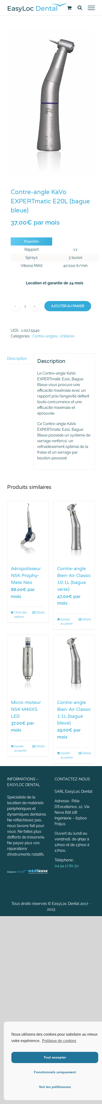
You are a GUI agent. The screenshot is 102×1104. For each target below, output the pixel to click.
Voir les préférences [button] (55, 1087)
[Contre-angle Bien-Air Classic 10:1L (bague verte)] (74, 531)
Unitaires (66, 336)
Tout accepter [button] (55, 1057)
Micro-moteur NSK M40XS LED (26, 709)
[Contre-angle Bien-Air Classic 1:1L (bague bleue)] (74, 664)
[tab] (18, 358)
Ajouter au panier (67, 306)
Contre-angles (44, 336)
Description (17, 358)
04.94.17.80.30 (67, 865)
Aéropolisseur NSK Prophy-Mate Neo (26, 575)
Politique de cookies (59, 1041)
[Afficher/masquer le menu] (91, 8)
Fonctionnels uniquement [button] (55, 1072)
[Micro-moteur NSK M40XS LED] (27, 664)
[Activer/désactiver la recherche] (80, 7)
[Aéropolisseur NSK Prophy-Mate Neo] (27, 531)
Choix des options (20, 614)
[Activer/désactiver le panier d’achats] (69, 7)
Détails (40, 612)
